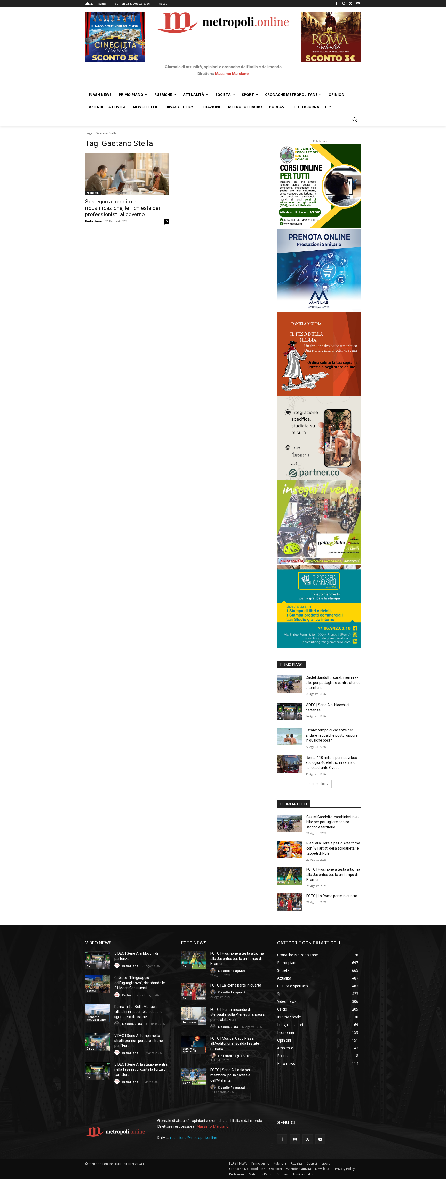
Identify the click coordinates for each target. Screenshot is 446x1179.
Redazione (93, 221)
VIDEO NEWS (98, 942)
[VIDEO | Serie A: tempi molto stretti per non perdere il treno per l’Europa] (97, 1042)
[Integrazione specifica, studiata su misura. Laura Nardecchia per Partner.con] (319, 438)
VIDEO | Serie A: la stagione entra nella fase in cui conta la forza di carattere (141, 1069)
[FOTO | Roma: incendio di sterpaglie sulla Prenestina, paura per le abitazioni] (193, 1016)
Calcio (90, 966)
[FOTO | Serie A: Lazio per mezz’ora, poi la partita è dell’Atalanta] (193, 1076)
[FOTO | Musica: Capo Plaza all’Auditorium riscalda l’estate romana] (193, 1045)
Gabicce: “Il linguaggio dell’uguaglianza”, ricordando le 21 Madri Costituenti (139, 983)
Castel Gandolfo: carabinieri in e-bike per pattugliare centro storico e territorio (333, 682)
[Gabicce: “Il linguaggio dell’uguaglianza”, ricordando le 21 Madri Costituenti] (97, 984)
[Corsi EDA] (319, 186)
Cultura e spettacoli (189, 1050)
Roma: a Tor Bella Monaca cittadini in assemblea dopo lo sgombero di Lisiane (138, 1012)
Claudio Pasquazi (231, 971)
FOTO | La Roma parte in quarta (331, 896)
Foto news (189, 1022)
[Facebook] (336, 4)
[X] (351, 4)
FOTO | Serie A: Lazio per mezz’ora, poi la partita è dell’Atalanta (230, 1075)
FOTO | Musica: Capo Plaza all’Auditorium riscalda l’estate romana (234, 1043)
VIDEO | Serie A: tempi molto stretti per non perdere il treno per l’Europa (138, 1041)
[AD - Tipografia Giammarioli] (319, 606)
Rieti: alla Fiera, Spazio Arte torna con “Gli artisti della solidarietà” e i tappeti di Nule (333, 848)
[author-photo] (117, 965)
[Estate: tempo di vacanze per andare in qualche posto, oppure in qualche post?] (289, 736)
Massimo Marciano (232, 73)
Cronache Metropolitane (96, 1018)
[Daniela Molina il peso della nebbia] (319, 354)
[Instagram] (344, 4)
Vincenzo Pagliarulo (233, 1056)
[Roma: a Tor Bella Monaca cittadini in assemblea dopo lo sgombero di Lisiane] (97, 1013)
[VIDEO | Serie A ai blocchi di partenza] (289, 711)
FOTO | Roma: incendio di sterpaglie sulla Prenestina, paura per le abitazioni (237, 1014)
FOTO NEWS (193, 942)
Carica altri (317, 784)
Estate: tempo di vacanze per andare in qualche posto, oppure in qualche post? (332, 735)
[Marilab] (319, 270)
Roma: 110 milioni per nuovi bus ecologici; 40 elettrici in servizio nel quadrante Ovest (331, 763)
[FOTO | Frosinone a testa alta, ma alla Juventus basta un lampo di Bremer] (289, 876)
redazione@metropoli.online (193, 1137)
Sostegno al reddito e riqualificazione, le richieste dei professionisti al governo (122, 208)
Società (91, 990)
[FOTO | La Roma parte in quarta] (289, 902)
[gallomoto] (319, 522)
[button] (354, 119)
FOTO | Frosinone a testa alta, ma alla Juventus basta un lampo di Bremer (333, 874)
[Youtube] (358, 4)
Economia (93, 193)
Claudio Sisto (132, 1024)
